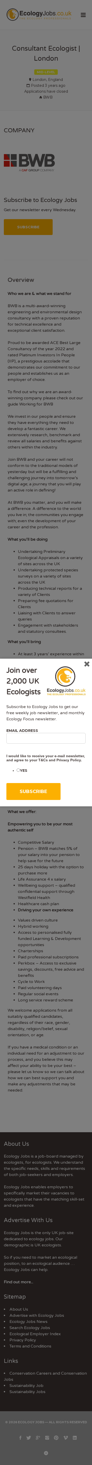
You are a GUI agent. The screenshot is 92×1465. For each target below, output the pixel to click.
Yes (23, 770)
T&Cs (43, 760)
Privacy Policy (68, 760)
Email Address (22, 730)
